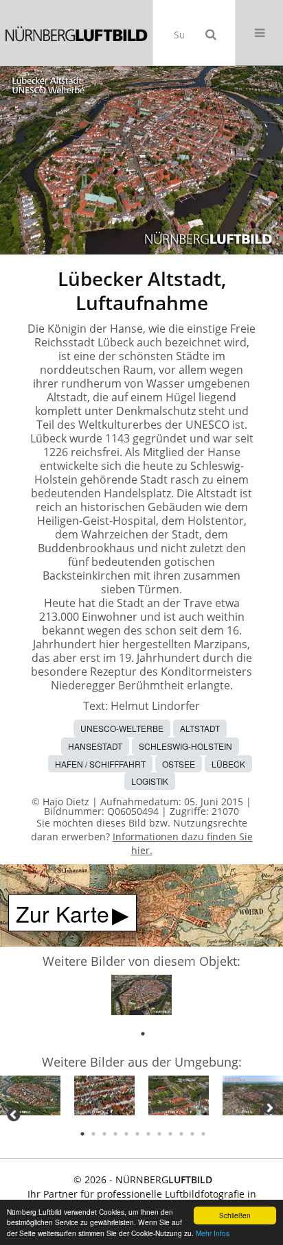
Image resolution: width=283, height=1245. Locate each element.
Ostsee (178, 764)
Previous (14, 1115)
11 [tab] (192, 1134)
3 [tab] (104, 1134)
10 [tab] (181, 1134)
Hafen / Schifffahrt (100, 764)
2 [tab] (93, 1134)
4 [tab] (115, 1134)
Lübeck (228, 764)
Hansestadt (95, 746)
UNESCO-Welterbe (121, 728)
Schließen (235, 1215)
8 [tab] (159, 1134)
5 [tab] (126, 1134)
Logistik (149, 781)
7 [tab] (148, 1134)
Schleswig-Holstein (185, 746)
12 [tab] (203, 1134)
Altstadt (200, 728)
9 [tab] (170, 1134)
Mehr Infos (212, 1233)
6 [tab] (137, 1134)
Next (269, 1108)
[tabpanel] (141, 997)
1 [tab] (143, 1034)
